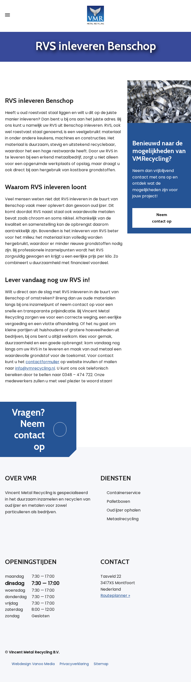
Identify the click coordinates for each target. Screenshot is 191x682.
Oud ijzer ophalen (124, 510)
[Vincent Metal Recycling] (95, 15)
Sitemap (101, 663)
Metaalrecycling (123, 519)
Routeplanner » (115, 595)
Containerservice (124, 493)
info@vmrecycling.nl (35, 368)
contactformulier (42, 362)
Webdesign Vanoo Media (33, 663)
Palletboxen (118, 501)
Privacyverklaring (74, 663)
